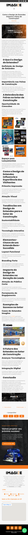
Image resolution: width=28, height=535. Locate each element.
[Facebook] (19, 1)
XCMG (13, 316)
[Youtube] (25, 1)
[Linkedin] (23, 1)
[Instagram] (21, 1)
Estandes (14, 20)
